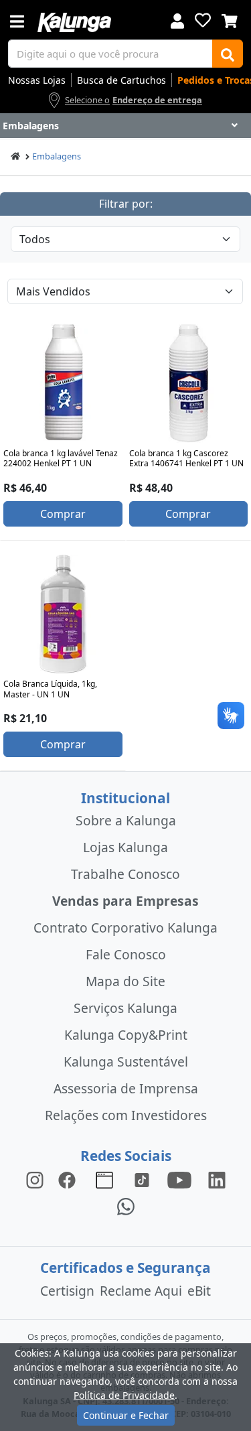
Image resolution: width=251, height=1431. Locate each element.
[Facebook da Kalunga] (70, 1178)
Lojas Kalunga (125, 847)
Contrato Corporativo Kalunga (125, 927)
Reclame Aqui (141, 1291)
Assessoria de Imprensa (126, 1088)
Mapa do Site (125, 981)
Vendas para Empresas (125, 901)
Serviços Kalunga (125, 1008)
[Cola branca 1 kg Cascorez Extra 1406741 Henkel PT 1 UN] (188, 383)
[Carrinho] (229, 19)
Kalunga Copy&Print (125, 1035)
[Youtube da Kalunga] (179, 1178)
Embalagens (56, 156)
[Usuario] (177, 19)
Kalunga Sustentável (126, 1061)
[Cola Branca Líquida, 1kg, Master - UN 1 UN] (62, 614)
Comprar (63, 513)
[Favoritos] (202, 20)
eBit (199, 1291)
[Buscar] (227, 54)
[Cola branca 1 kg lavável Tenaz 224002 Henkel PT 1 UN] (62, 383)
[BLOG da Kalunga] (217, 1178)
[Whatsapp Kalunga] (126, 1205)
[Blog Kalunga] (104, 1178)
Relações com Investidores (126, 1115)
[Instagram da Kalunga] (35, 1178)
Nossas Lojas (37, 80)
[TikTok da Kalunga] (142, 1178)
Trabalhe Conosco (125, 874)
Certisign (67, 1291)
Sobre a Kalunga (126, 820)
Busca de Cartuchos (121, 80)
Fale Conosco (126, 954)
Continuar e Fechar (126, 1415)
